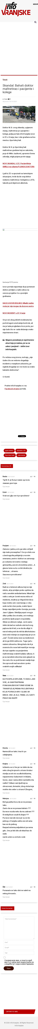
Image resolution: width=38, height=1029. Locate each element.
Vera (4, 676)
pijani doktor (9, 451)
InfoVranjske (14, 1023)
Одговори (6, 486)
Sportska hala (9, 455)
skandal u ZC (21, 451)
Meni (35, 4)
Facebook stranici (12, 389)
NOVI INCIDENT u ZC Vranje (14, 313)
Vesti (5, 80)
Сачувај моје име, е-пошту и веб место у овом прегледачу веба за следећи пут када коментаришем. (19, 962)
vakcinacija (21, 455)
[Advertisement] (19, 48)
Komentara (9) (6, 466)
